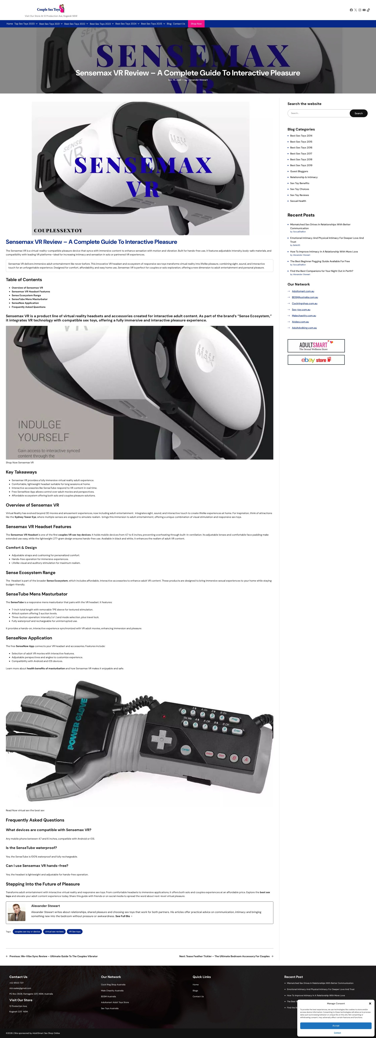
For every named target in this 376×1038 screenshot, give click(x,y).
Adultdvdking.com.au (304, 327)
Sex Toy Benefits (299, 183)
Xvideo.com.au (300, 321)
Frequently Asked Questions (29, 307)
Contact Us (179, 23)
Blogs (195, 990)
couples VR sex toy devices (74, 534)
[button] (370, 1003)
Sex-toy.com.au (301, 309)
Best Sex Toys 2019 (301, 165)
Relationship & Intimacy (304, 177)
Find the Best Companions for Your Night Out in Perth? (321, 271)
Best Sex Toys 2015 (301, 141)
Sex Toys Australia (110, 1008)
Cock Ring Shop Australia (113, 984)
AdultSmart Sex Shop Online (46, 1033)
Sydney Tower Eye (25, 517)
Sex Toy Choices (299, 189)
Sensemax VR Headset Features (31, 291)
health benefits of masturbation (46, 668)
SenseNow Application (25, 303)
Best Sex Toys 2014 (301, 135)
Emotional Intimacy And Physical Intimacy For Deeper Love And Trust (321, 989)
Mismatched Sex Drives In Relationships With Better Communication (320, 983)
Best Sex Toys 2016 (301, 147)
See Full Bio (122, 916)
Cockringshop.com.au (304, 303)
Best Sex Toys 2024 (125, 23)
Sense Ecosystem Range (26, 295)
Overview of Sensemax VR (27, 287)
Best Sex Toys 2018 (301, 159)
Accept (336, 1025)
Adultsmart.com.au (303, 291)
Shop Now (196, 23)
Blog (169, 23)
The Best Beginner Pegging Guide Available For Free (320, 261)
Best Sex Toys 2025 (151, 23)
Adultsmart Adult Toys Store (115, 1002)
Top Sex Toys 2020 (24, 23)
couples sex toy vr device (27, 931)
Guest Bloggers (299, 171)
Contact (337, 1033)
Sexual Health (298, 201)
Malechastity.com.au (304, 315)
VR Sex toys (74, 931)
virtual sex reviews (54, 931)
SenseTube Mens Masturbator (30, 299)
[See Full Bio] (132, 916)
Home (10, 23)
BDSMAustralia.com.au (305, 297)
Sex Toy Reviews (299, 195)
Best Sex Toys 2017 (301, 153)
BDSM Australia (108, 996)
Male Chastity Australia (112, 990)
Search (359, 113)
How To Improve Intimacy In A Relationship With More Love (324, 251)
